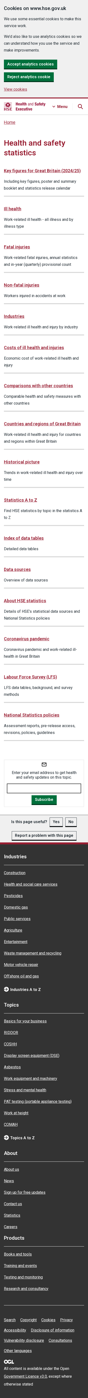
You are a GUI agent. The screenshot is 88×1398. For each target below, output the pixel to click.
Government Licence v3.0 (25, 1376)
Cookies (48, 1320)
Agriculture (13, 930)
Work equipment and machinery (30, 1078)
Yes (56, 821)
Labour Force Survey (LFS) (30, 676)
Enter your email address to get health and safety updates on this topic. (44, 775)
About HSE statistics (25, 600)
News (9, 1181)
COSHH (10, 1044)
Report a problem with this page (44, 835)
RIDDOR (11, 1032)
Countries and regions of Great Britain (42, 423)
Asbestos (12, 1067)
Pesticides (13, 895)
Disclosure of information (52, 1330)
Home (9, 122)
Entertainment (15, 941)
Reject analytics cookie (28, 77)
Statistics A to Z (20, 500)
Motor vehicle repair (21, 964)
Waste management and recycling (32, 953)
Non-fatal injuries (21, 285)
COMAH (11, 1124)
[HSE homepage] (24, 106)
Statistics (12, 1215)
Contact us (13, 1204)
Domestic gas (16, 907)
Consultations (60, 1340)
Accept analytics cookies (30, 64)
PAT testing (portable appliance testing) (38, 1101)
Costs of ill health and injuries (34, 347)
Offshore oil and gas (21, 976)
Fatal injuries (17, 246)
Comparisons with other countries (38, 385)
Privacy (66, 1320)
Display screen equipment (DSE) (31, 1055)
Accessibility (15, 1330)
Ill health (12, 208)
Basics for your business (25, 1021)
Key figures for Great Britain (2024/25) (42, 170)
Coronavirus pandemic (26, 638)
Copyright (28, 1320)
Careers (10, 1227)
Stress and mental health (25, 1090)
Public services (17, 918)
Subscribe (44, 799)
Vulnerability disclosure (24, 1340)
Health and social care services (30, 884)
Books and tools (18, 1254)
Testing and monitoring (23, 1277)
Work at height (16, 1113)
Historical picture (22, 461)
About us (11, 1169)
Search (10, 1320)
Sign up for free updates (24, 1192)
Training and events (20, 1265)
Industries (14, 316)
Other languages (18, 1350)
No (71, 821)
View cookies (15, 89)
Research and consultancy (26, 1288)
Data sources (17, 569)
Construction (14, 873)
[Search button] (80, 106)
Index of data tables (24, 538)
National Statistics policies (31, 715)
